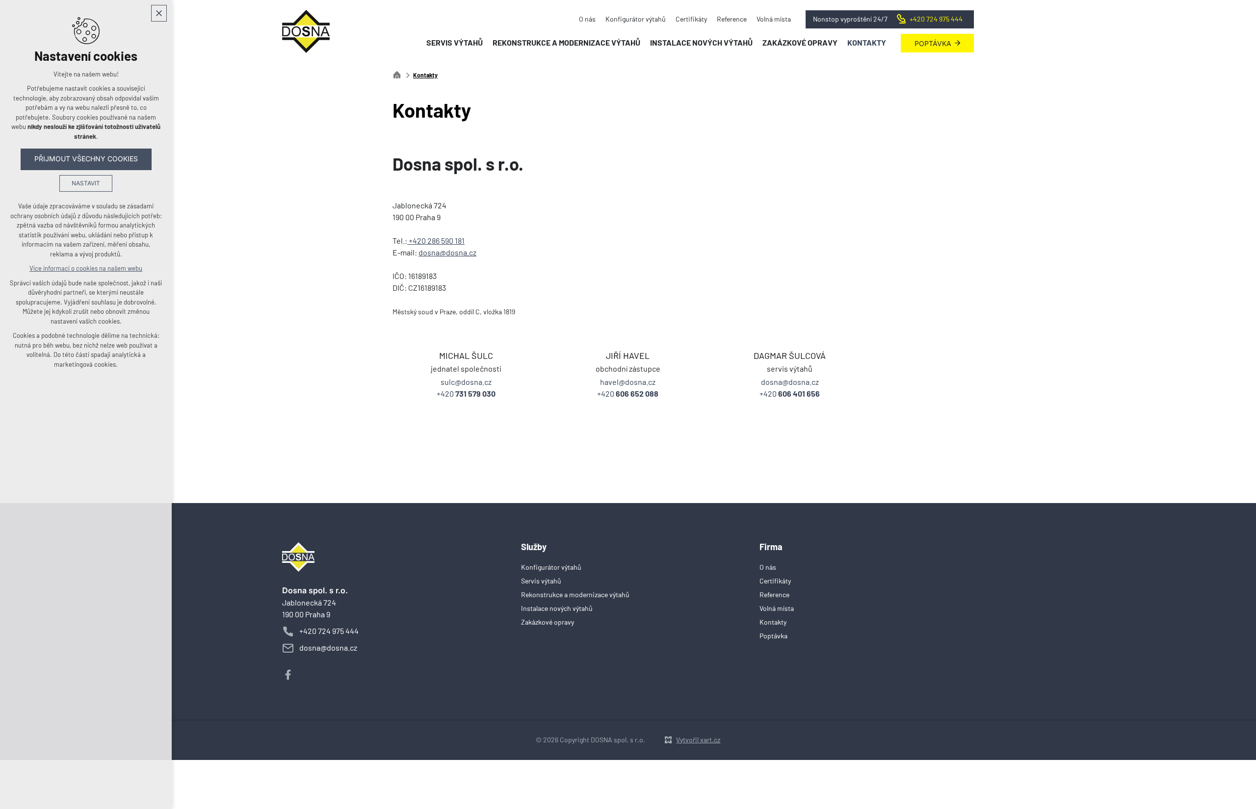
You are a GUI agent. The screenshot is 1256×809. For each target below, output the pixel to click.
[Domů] (399, 74)
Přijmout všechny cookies (86, 159)
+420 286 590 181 (436, 241)
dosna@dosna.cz (447, 253)
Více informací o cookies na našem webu (85, 268)
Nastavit (86, 183)
